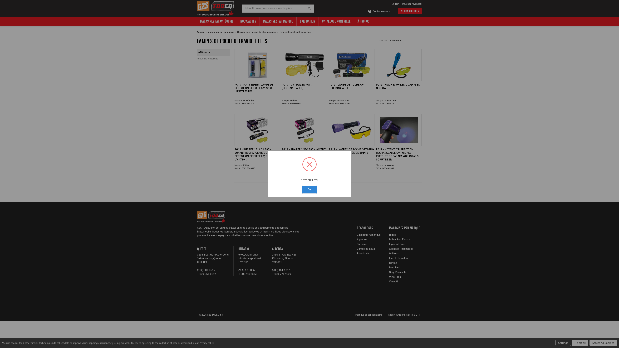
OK (309, 189)
